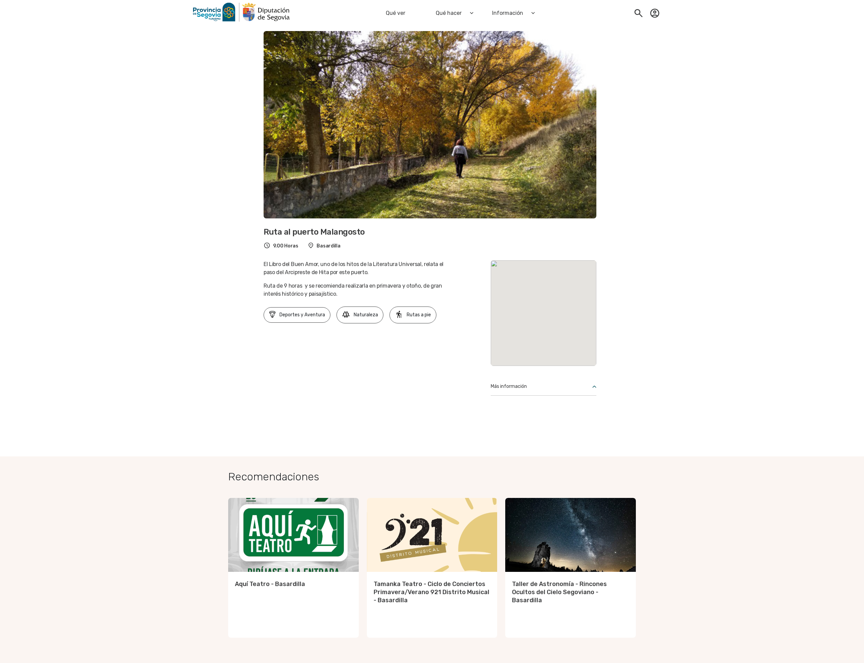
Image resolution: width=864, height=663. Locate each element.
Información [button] (507, 13)
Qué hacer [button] (449, 13)
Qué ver (395, 13)
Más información (509, 386)
